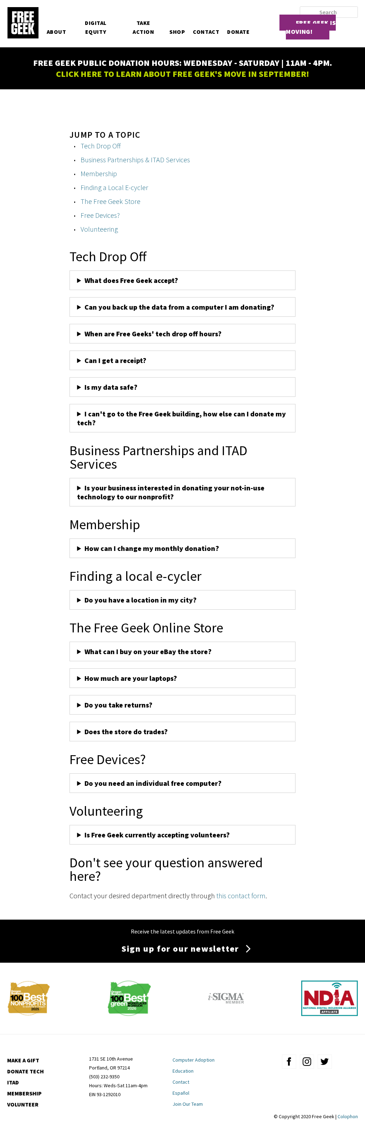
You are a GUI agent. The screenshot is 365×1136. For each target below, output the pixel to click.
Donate (238, 31)
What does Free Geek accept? (131, 280)
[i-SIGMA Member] (226, 1013)
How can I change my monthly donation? (151, 548)
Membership (99, 173)
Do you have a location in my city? (140, 599)
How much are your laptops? (130, 678)
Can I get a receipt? (115, 360)
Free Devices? (100, 215)
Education (183, 1071)
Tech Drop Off (101, 145)
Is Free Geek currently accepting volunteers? (157, 834)
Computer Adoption (194, 1060)
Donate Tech (25, 1071)
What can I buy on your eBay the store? (147, 651)
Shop (177, 31)
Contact (206, 31)
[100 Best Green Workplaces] (129, 1013)
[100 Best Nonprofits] (28, 1013)
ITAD (13, 1082)
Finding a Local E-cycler (114, 187)
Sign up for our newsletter (180, 948)
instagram (307, 1062)
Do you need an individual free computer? (152, 783)
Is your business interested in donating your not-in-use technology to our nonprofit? (170, 492)
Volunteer (22, 1104)
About (56, 31)
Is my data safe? (110, 387)
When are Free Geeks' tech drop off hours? (152, 333)
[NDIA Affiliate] (329, 1013)
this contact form (241, 895)
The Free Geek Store (110, 201)
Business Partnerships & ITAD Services (135, 159)
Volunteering (99, 229)
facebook (289, 1062)
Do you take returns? (118, 704)
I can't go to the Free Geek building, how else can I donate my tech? (181, 418)
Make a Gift (23, 1060)
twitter (325, 1062)
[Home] (22, 23)
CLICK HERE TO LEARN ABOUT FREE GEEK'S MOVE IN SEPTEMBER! (182, 73)
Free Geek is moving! (311, 27)
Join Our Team (188, 1104)
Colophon (348, 1116)
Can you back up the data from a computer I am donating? (180, 307)
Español (181, 1093)
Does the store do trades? (126, 731)
